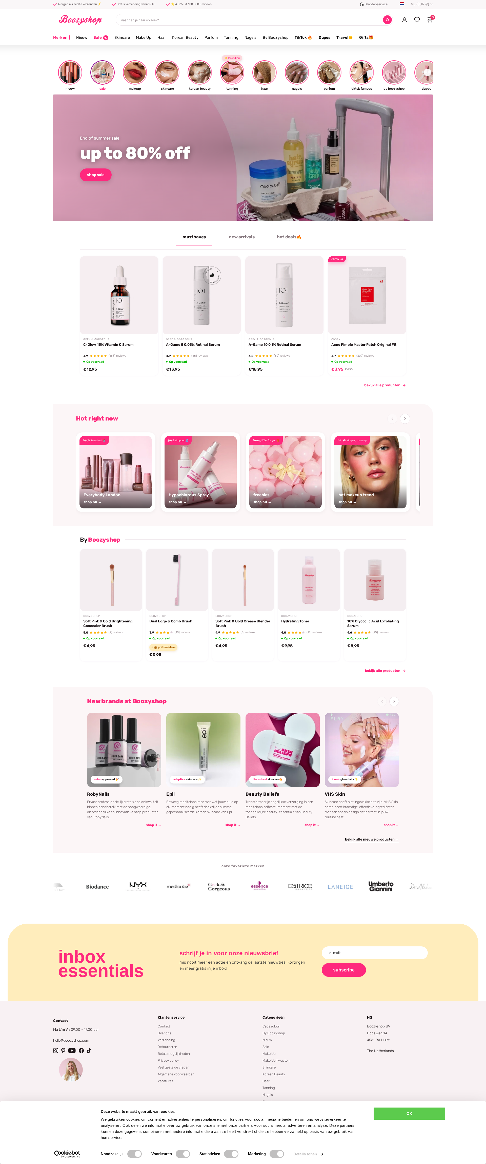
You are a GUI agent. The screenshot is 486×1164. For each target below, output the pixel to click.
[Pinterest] (63, 1050)
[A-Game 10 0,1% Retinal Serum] (284, 295)
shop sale (96, 175)
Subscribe (344, 969)
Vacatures (165, 1081)
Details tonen (305, 1154)
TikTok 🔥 (303, 37)
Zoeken (387, 19)
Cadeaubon (271, 1026)
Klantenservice (171, 1017)
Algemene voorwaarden (176, 1074)
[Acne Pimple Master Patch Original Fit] (367, 295)
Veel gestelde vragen (173, 1067)
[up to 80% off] (243, 157)
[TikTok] (89, 1050)
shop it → (153, 825)
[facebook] (81, 1050)
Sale (265, 1047)
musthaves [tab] (194, 236)
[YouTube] (72, 1050)
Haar (161, 37)
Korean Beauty (185, 37)
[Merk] (62, 887)
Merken (61, 37)
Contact (164, 1026)
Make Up (143, 37)
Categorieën (273, 1017)
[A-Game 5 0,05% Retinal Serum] (202, 295)
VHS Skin (335, 794)
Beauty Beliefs (262, 794)
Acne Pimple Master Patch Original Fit (363, 344)
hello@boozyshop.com (71, 1040)
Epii (170, 794)
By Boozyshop (276, 37)
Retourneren (167, 1047)
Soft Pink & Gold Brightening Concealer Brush (108, 623)
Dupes (325, 37)
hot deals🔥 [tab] (289, 236)
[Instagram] (55, 1050)
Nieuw (81, 37)
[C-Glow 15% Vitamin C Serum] (119, 295)
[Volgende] (405, 419)
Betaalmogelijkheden (174, 1054)
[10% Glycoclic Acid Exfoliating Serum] (375, 580)
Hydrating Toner (295, 621)
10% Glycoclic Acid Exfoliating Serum (373, 623)
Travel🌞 (344, 37)
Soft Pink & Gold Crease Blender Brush (242, 623)
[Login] (404, 19)
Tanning (231, 37)
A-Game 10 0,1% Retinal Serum (275, 344)
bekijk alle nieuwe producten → (372, 839)
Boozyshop (91, 616)
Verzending (166, 1040)
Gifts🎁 (366, 37)
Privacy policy (168, 1060)
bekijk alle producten (382, 385)
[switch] (183, 1154)
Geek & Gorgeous (96, 339)
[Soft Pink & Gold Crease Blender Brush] (243, 580)
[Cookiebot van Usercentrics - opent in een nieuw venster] (67, 1154)
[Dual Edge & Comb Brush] (177, 580)
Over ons (164, 1033)
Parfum (211, 37)
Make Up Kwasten (276, 1060)
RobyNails (98, 794)
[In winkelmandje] (147, 322)
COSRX (335, 339)
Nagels (251, 37)
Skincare (122, 37)
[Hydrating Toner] (309, 580)
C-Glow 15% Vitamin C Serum (108, 344)
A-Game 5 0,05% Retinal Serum (193, 344)
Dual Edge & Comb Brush (170, 621)
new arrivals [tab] (242, 236)
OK (409, 1113)
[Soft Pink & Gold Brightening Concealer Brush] (111, 580)
